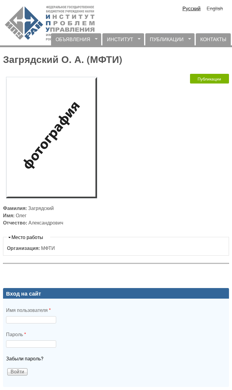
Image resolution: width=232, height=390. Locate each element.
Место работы (27, 237)
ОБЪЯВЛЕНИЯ (70, 40)
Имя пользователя (28, 309)
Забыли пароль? (25, 358)
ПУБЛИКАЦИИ (164, 40)
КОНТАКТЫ (213, 39)
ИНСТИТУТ (117, 40)
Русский (191, 8)
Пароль (16, 334)
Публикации (209, 79)
